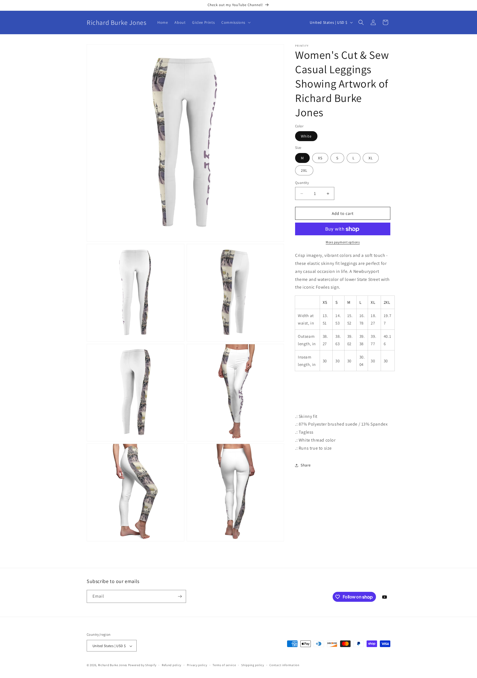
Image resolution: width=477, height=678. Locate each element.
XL (371, 157)
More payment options (343, 242)
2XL (304, 170)
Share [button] (306, 465)
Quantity (302, 182)
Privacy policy (197, 665)
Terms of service (224, 665)
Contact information (284, 665)
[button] (235, 22)
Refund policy (171, 665)
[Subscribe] (180, 596)
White (306, 136)
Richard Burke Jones (112, 665)
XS (320, 157)
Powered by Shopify (142, 665)
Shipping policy (252, 665)
